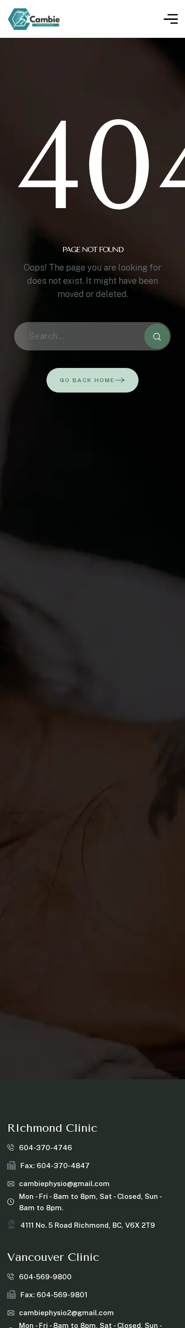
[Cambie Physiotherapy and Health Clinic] (34, 19)
